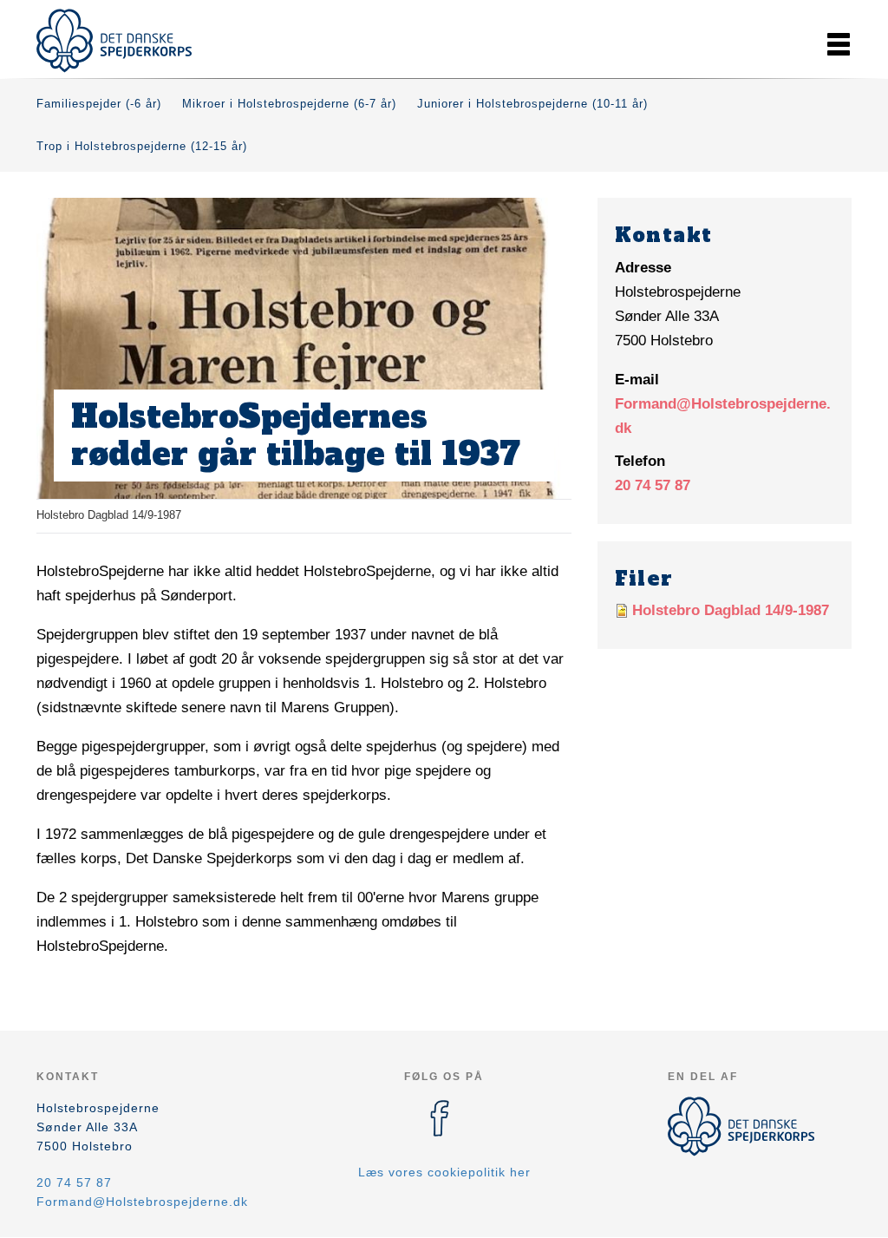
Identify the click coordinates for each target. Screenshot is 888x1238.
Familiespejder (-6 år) (98, 103)
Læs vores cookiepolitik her (444, 1172)
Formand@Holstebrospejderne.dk (142, 1202)
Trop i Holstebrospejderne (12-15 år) (141, 146)
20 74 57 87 (652, 485)
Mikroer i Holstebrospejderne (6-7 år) (289, 103)
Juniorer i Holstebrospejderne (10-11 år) (532, 103)
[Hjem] (114, 41)
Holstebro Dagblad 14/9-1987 (730, 610)
